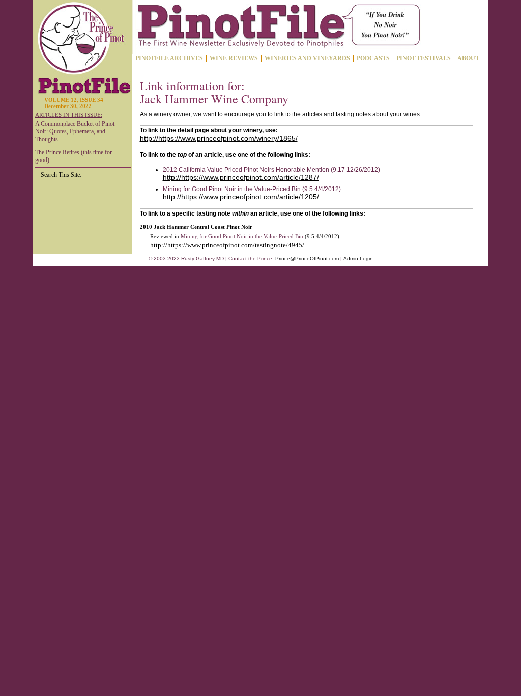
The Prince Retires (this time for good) (73, 156)
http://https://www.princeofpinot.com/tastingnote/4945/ (227, 245)
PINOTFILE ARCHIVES (169, 58)
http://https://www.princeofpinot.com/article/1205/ (241, 197)
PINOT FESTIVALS (423, 58)
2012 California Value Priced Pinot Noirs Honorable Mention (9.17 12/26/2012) (271, 169)
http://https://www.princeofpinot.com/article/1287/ (241, 177)
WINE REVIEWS (234, 58)
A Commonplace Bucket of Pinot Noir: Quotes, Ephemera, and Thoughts (74, 131)
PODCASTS (373, 58)
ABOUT (468, 58)
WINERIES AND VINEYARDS (307, 58)
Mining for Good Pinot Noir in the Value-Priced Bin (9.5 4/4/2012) (252, 189)
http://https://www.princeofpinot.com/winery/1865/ (219, 138)
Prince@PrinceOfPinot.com (307, 258)
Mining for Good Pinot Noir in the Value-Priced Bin (242, 236)
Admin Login (358, 258)
